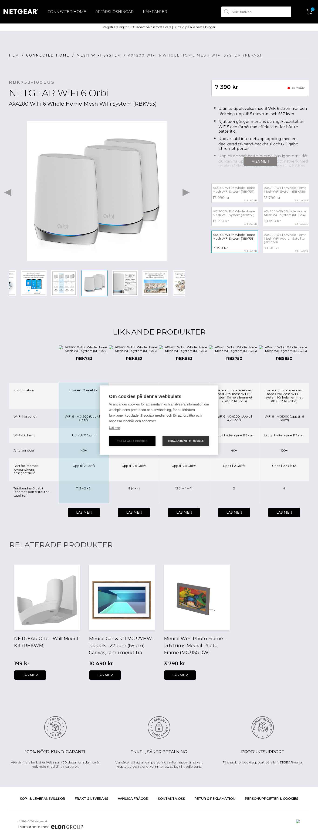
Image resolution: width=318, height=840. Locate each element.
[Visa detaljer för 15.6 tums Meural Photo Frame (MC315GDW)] (197, 597)
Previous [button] (7, 191)
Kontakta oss (171, 798)
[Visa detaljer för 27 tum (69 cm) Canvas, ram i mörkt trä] (122, 597)
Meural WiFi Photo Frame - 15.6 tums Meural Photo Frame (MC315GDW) (195, 645)
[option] (97, 191)
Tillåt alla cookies (132, 441)
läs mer (30, 675)
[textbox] (256, 12)
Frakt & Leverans (91, 798)
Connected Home (66, 12)
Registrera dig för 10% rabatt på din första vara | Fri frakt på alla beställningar (159, 27)
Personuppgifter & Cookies (271, 798)
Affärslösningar (114, 12)
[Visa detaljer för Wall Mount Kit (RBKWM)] (47, 597)
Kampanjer (155, 12)
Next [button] (186, 191)
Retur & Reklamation (214, 798)
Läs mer (84, 512)
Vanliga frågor (133, 798)
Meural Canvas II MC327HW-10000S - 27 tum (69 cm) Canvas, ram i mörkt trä (121, 645)
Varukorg (309, 12)
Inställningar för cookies (186, 441)
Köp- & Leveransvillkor (42, 798)
